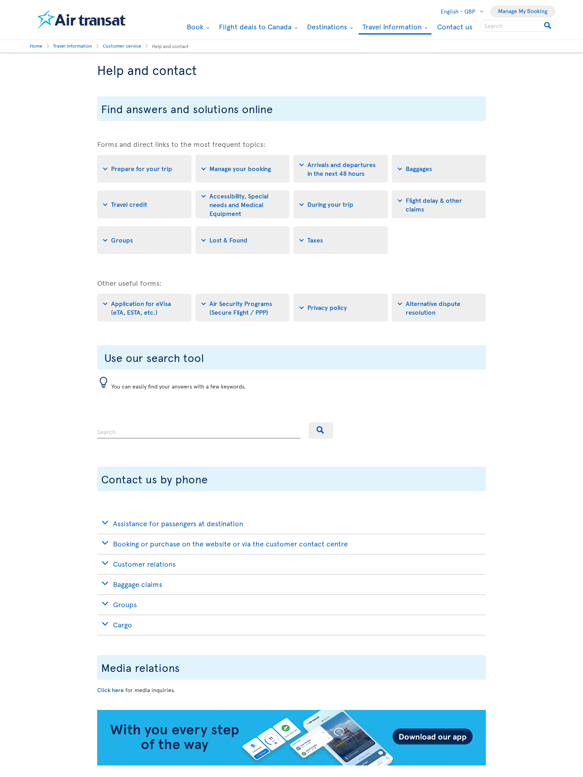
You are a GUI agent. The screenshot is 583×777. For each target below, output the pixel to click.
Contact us (454, 26)
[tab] (144, 169)
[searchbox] (517, 26)
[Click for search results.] (548, 26)
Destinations (326, 26)
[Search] (321, 430)
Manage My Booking (522, 11)
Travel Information (391, 27)
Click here (110, 690)
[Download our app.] (291, 763)
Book (194, 26)
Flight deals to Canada (254, 26)
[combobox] (199, 430)
